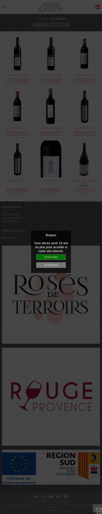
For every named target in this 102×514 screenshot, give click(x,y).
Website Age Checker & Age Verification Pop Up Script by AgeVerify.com (99, 511)
